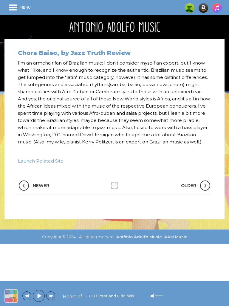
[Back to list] (114, 185)
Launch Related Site (41, 161)
